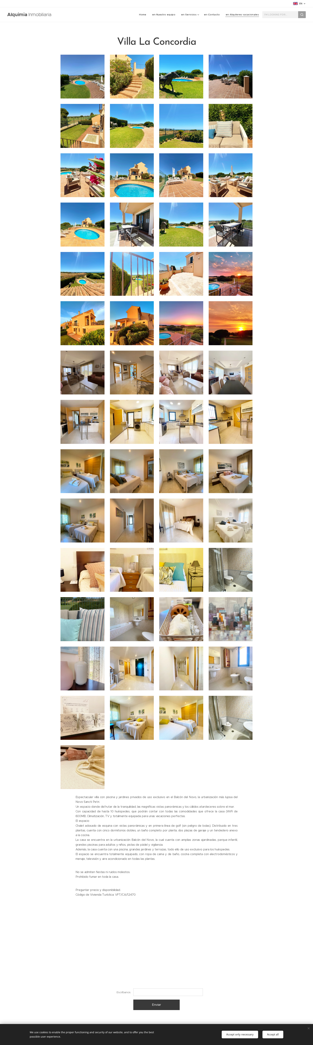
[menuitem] (143, 14)
